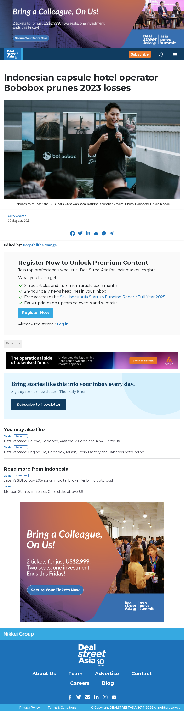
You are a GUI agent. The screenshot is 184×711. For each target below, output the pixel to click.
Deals (7, 436)
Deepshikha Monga (40, 245)
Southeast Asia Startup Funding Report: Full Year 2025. (113, 297)
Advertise (107, 673)
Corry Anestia (17, 216)
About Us (44, 673)
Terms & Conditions (62, 707)
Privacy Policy (29, 707)
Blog (108, 683)
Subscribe (140, 54)
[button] (161, 54)
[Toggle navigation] (175, 54)
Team (75, 673)
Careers (80, 683)
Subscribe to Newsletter (38, 404)
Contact (141, 673)
